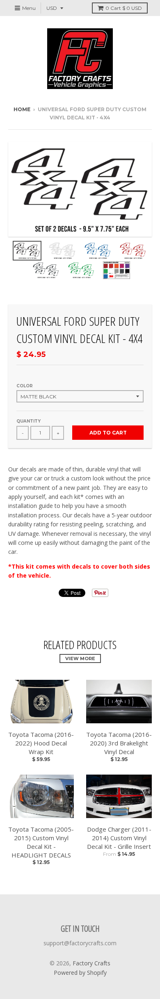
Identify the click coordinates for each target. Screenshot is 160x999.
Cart (123, 8)
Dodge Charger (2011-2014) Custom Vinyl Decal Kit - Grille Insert (119, 837)
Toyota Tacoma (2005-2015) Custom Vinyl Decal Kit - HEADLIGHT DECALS (41, 842)
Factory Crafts (91, 963)
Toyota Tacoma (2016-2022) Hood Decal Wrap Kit (41, 743)
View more (80, 658)
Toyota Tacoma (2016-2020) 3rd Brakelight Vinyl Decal (119, 743)
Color (24, 386)
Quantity (28, 421)
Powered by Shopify (80, 972)
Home (22, 109)
